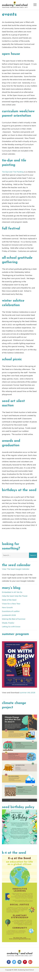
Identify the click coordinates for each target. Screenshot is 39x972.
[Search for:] (19, 555)
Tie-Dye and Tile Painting (13, 172)
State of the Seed (9, 600)
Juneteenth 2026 (9, 615)
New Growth (7, 607)
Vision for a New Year (11, 603)
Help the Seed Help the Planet (14, 596)
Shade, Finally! (8, 623)
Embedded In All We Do (12, 592)
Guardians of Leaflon (11, 611)
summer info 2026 (27, 692)
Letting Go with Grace (11, 626)
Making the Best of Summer (13, 619)
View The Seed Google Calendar (15, 569)
